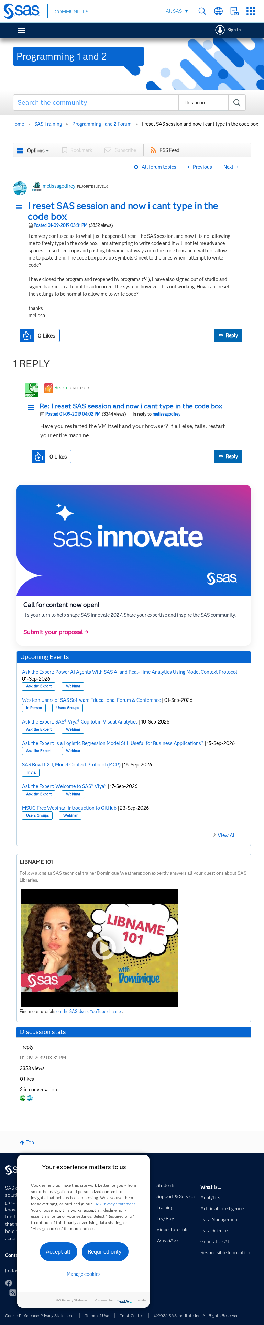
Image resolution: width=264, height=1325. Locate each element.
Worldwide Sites (218, 11)
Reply (232, 335)
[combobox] (129, 102)
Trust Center (131, 1315)
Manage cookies (84, 1274)
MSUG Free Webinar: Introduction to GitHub (69, 808)
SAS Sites (250, 11)
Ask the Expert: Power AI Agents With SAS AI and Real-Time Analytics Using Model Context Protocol (129, 672)
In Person (34, 708)
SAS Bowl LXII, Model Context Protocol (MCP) (71, 765)
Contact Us (234, 11)
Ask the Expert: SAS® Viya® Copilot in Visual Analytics (80, 722)
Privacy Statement (57, 1315)
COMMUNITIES (71, 12)
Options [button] (36, 150)
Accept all (58, 1251)
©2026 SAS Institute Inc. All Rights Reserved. (197, 1315)
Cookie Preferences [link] (22, 1315)
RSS (12, 1292)
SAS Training (48, 124)
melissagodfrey (59, 186)
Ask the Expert (39, 686)
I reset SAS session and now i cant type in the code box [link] (200, 124)
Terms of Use (97, 1315)
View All (227, 835)
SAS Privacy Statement (114, 1203)
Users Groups (67, 708)
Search (202, 11)
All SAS (174, 11)
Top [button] (30, 1142)
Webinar (73, 686)
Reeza (60, 388)
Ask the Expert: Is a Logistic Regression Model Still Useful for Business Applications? (113, 743)
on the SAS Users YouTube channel (89, 1011)
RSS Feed (169, 150)
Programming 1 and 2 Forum (102, 124)
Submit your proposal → (56, 632)
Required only (105, 1251)
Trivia (31, 772)
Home (17, 124)
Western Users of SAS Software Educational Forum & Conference (91, 700)
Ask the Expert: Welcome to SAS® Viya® (64, 786)
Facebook (8, 1283)
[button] (21, 207)
